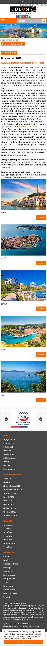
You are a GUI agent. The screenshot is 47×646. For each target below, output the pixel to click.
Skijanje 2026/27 (9, 440)
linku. (29, 639)
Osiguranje (6, 568)
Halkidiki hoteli (8, 447)
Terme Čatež (7, 532)
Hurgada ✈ (7, 478)
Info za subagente (9, 590)
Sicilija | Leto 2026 (9, 512)
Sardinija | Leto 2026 (10, 508)
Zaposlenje (6, 597)
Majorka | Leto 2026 (10, 515)
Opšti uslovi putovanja (10, 564)
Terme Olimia (7, 525)
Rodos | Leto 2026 (9, 501)
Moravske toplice (9, 543)
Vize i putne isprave (9, 579)
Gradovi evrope (8, 443)
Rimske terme (8, 540)
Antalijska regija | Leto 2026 (12, 490)
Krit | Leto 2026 (8, 504)
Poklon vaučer (8, 586)
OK (23, 642)
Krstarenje (6, 462)
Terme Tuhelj (7, 547)
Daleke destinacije (9, 458)
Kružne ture (7, 451)
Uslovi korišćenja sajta (10, 593)
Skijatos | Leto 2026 (10, 493)
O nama (6, 556)
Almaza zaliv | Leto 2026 (11, 486)
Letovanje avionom (9, 469)
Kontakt (5, 560)
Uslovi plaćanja (8, 571)
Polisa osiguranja (9, 575)
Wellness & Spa (8, 454)
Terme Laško (7, 536)
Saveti (5, 582)
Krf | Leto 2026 (8, 497)
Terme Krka (7, 529)
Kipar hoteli (7, 482)
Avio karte (6, 465)
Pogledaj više (41, 217)
